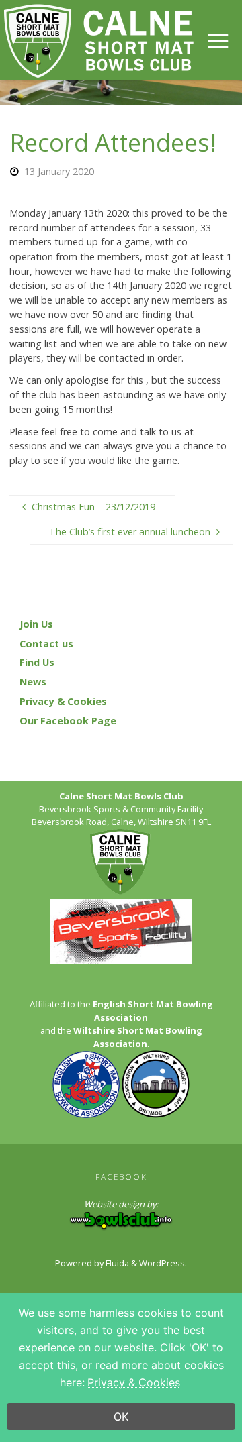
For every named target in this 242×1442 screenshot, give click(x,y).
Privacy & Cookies (63, 701)
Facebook (121, 1177)
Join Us (36, 624)
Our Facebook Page (67, 720)
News (32, 681)
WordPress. (163, 1263)
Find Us (36, 662)
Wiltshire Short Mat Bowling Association (137, 1036)
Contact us (46, 643)
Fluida (116, 1263)
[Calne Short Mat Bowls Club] (98, 40)
